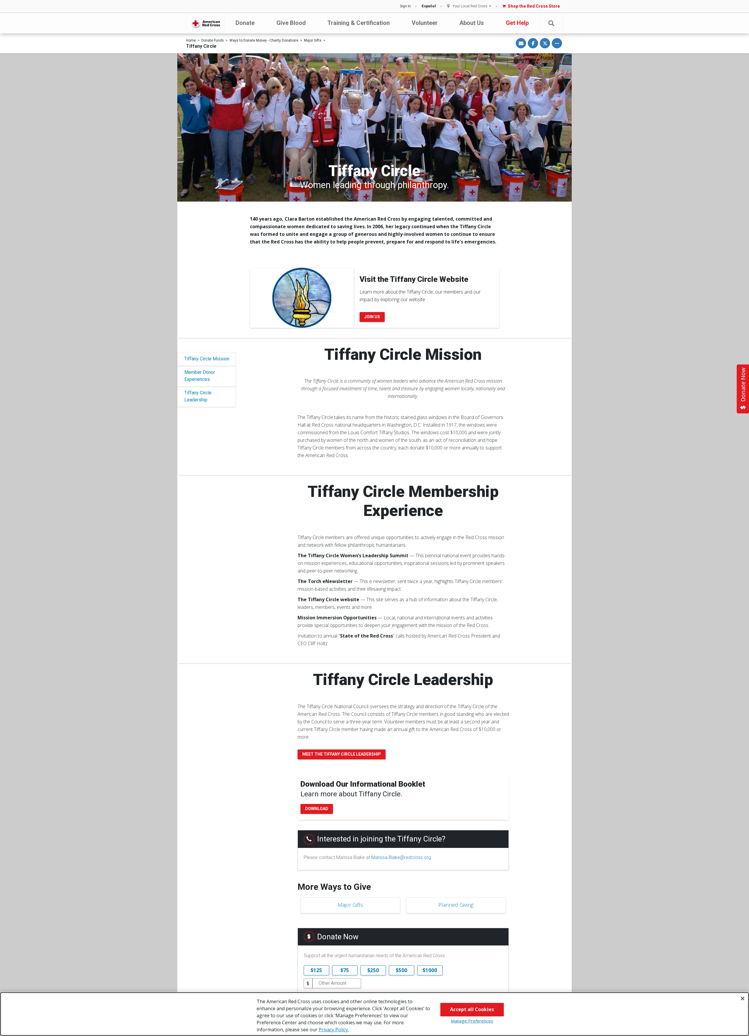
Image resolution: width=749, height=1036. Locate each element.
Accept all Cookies (472, 1009)
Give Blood (291, 22)
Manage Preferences (472, 1021)
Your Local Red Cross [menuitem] (470, 6)
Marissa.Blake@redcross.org (401, 857)
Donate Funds (212, 40)
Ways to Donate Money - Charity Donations (263, 40)
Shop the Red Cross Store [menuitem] (534, 6)
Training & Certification (358, 22)
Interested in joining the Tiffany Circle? (381, 838)
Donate (245, 22)
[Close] (742, 998)
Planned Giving (455, 904)
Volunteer (425, 22)
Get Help (517, 22)
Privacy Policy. (334, 1029)
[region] (374, 1014)
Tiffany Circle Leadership (198, 396)
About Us (471, 22)
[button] (551, 23)
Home (191, 40)
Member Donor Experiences (199, 375)
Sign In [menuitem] (405, 6)
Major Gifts (313, 40)
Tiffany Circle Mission (206, 359)
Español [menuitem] (429, 6)
